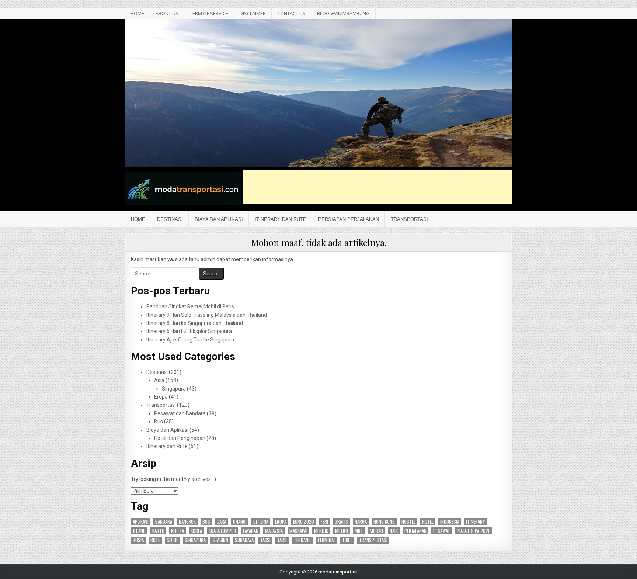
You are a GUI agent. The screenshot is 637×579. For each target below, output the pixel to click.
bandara (163, 521)
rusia (138, 540)
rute (155, 540)
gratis (341, 521)
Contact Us (291, 13)
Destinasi (170, 219)
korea (196, 530)
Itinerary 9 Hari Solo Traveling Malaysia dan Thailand (206, 315)
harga (361, 521)
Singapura (174, 389)
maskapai (298, 530)
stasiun (220, 540)
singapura (195, 540)
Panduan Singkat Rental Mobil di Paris (190, 306)
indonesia (449, 521)
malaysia (274, 530)
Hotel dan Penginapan (179, 438)
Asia (159, 380)
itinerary (475, 521)
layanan (250, 530)
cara (221, 521)
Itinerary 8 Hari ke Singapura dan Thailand (194, 323)
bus (206, 521)
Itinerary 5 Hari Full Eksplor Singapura (189, 331)
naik (394, 530)
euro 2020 (303, 521)
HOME (137, 13)
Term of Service (209, 13)
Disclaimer (253, 13)
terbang (302, 540)
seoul (172, 540)
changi (240, 521)
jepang (139, 530)
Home (138, 219)
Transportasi (409, 219)
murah (376, 530)
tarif (282, 540)
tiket (347, 540)
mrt (359, 530)
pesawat (441, 530)
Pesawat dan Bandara (180, 413)
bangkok (187, 521)
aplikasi (141, 521)
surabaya (244, 540)
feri (324, 521)
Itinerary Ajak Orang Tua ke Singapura (190, 340)
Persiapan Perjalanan (348, 219)
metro (341, 530)
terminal (326, 540)
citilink (260, 521)
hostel (408, 521)
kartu (158, 530)
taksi (265, 540)
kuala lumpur (222, 530)
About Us (167, 13)
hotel (428, 521)
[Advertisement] (377, 187)
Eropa (161, 397)
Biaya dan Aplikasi (219, 219)
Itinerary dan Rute (280, 219)
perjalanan (415, 530)
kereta (177, 530)
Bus (158, 421)
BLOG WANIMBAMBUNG (343, 13)
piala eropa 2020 (474, 530)
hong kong (384, 521)
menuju (321, 530)
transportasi (373, 540)
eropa (280, 521)
